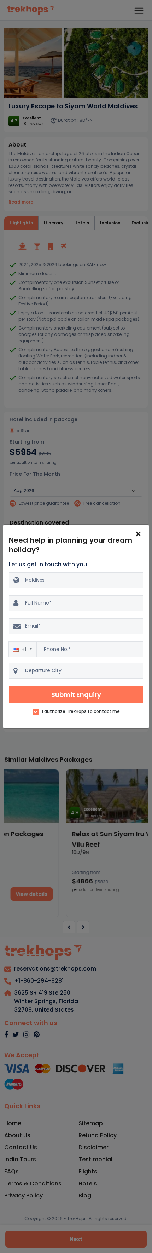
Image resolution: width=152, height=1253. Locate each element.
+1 (24, 649)
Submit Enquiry (76, 694)
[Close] (138, 534)
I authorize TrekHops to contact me (81, 711)
